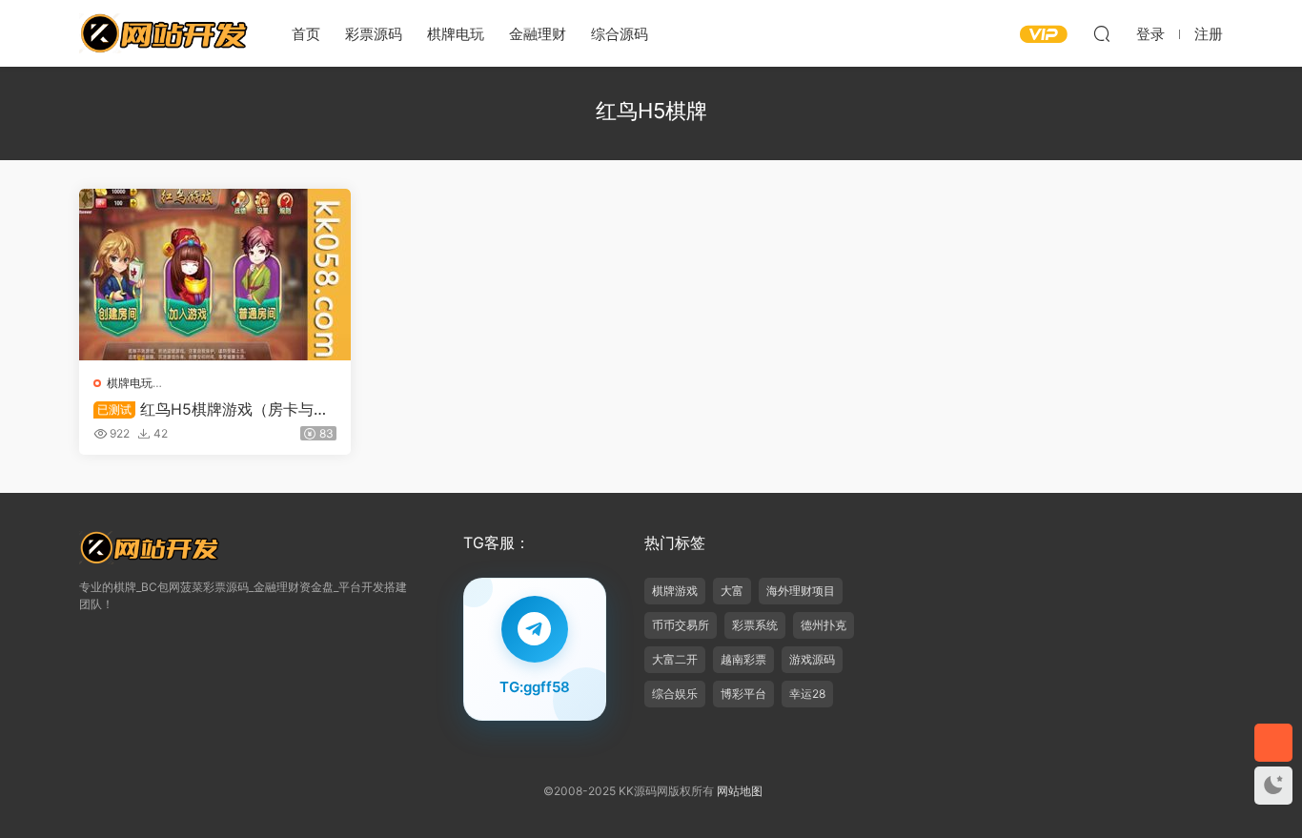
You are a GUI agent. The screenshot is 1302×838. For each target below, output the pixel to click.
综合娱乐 (675, 693)
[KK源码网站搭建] (165, 33)
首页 (306, 34)
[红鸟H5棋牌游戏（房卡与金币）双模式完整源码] (215, 274)
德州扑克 (823, 625)
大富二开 (675, 659)
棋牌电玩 (455, 34)
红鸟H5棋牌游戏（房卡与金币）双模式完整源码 (211, 409)
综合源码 (619, 34)
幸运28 (807, 693)
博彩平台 (743, 693)
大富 (732, 590)
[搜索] (1101, 33)
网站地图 (740, 791)
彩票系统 (755, 625)
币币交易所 (680, 625)
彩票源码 (373, 34)
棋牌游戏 (675, 590)
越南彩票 (743, 659)
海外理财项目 (800, 590)
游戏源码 (812, 659)
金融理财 (537, 34)
